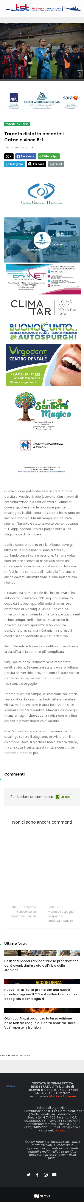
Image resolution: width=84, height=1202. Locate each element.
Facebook (27, 156)
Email (58, 164)
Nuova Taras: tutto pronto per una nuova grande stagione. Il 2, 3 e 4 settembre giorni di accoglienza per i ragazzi (40, 994)
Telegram (16, 164)
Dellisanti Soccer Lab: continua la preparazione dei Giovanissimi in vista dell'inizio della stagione (41, 965)
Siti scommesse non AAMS (15, 1055)
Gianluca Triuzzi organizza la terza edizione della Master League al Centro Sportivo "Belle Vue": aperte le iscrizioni (40, 1023)
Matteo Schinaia (62, 1096)
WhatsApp (51, 156)
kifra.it (61, 1130)
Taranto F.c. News (17, 124)
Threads (38, 164)
